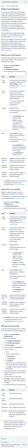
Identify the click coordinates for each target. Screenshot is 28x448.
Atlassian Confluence (10, 446)
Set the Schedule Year (6, 50)
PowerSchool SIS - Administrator (10, 2)
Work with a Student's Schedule (12, 5)
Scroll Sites (3, 446)
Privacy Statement (4, 442)
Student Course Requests (17, 36)
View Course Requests (19, 184)
